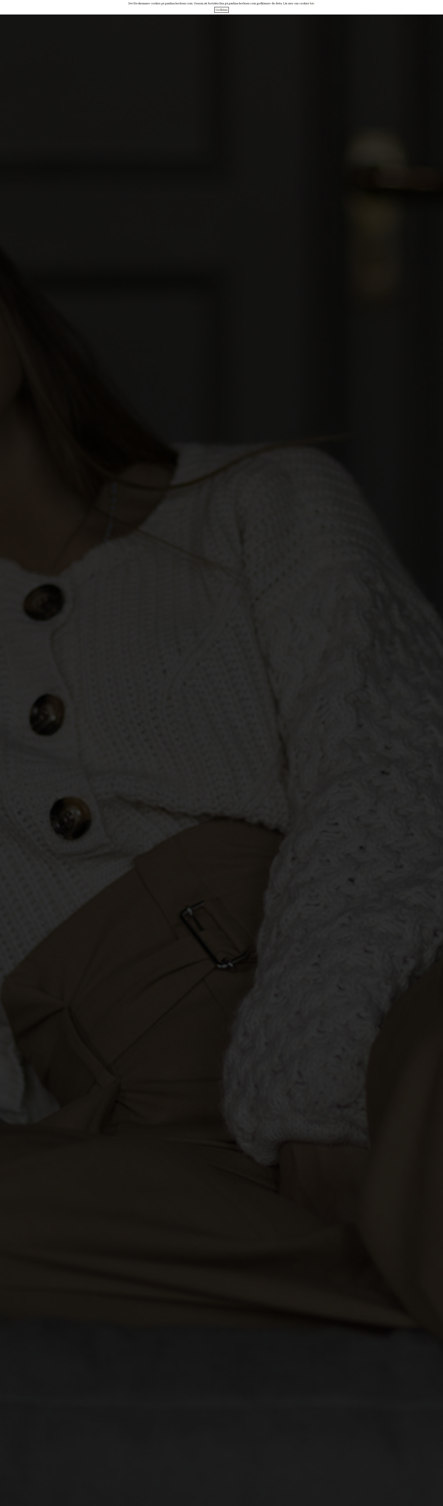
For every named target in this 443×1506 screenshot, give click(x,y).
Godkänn (222, 9)
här (312, 3)
